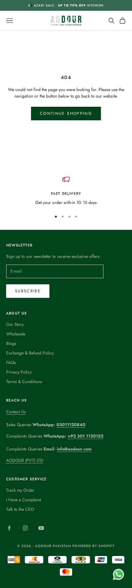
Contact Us (16, 412)
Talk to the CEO (20, 509)
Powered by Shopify (93, 545)
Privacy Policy (19, 372)
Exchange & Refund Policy (30, 353)
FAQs (11, 362)
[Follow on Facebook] (9, 528)
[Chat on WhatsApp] (118, 574)
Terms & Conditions (24, 381)
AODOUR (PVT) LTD (24, 460)
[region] (66, 191)
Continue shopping (66, 113)
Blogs (11, 343)
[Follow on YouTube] (41, 528)
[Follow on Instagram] (25, 528)
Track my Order (20, 490)
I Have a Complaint (23, 500)
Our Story (15, 324)
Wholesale (15, 334)
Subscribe (28, 291)
